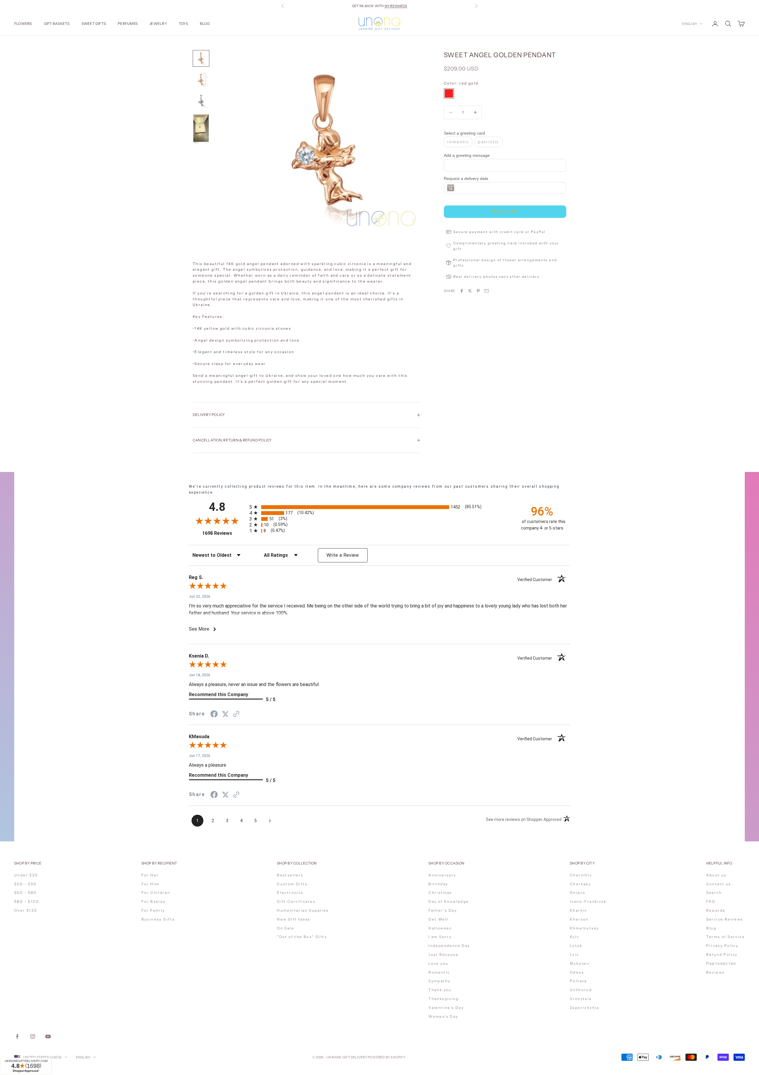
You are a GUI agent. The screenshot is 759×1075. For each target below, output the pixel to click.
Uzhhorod (581, 990)
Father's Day (442, 910)
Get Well (438, 919)
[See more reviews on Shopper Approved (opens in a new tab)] (236, 714)
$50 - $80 (25, 892)
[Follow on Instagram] (33, 1036)
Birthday (438, 884)
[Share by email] (486, 290)
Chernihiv (581, 875)
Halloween (440, 928)
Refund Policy (722, 954)
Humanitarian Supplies (303, 910)
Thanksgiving (443, 998)
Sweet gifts (94, 23)
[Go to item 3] (201, 101)
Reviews (715, 972)
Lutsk (576, 945)
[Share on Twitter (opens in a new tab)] (225, 714)
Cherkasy (580, 884)
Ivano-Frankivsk (588, 901)
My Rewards (396, 6)
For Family (153, 910)
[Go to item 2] (201, 79)
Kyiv (574, 936)
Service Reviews (724, 919)
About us (716, 875)
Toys (183, 23)
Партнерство (721, 963)
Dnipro (577, 892)
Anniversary (442, 875)
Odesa (577, 972)
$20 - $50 (25, 884)
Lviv (574, 954)
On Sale (285, 928)
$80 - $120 (26, 901)
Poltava (578, 981)
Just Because (443, 954)
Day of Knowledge (448, 901)
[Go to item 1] (201, 58)
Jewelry (158, 23)
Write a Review (342, 555)
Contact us (718, 884)
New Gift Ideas (293, 919)
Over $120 (25, 910)
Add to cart (505, 211)
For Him (150, 884)
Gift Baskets (57, 23)
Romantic (439, 972)
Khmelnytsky (584, 928)
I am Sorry (440, 936)
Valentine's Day (446, 1007)
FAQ (710, 901)
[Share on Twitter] (470, 290)
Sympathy (439, 981)
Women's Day (443, 1016)
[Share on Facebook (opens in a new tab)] (214, 713)
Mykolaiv (580, 963)
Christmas (440, 892)
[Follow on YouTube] (48, 1036)
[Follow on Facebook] (17, 1036)
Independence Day (449, 945)
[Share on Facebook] (461, 290)
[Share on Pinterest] (478, 290)
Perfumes (128, 23)
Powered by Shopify (386, 1057)
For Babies (153, 901)
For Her (150, 875)
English (689, 24)
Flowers (23, 23)
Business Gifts (158, 919)
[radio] (380, 507)
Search (714, 892)
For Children (155, 892)
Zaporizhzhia (584, 1007)
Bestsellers (290, 875)
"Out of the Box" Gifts (302, 936)
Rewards (715, 910)
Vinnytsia (581, 998)
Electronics (290, 892)
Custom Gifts (292, 884)
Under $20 (26, 875)
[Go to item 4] (201, 129)
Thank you (440, 990)
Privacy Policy (722, 945)
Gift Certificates (296, 901)
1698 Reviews (223, 533)
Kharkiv (578, 910)
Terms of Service (725, 936)
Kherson (579, 919)
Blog (205, 23)
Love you (438, 963)
